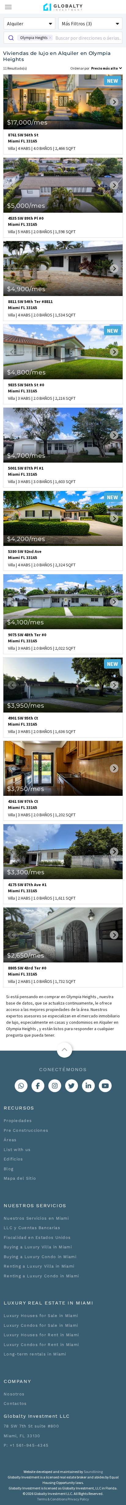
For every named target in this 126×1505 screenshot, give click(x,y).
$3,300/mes (26, 872)
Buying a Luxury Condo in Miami (40, 1256)
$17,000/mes (27, 122)
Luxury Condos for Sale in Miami (41, 1325)
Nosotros (14, 1394)
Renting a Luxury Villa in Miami (39, 1266)
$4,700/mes (26, 455)
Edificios (13, 1159)
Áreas (10, 1140)
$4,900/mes (26, 289)
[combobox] (63, 38)
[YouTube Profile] (105, 1085)
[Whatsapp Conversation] (21, 1085)
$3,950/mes (25, 705)
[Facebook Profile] (37, 1085)
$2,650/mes (25, 955)
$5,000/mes (26, 205)
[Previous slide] (12, 102)
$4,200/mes (26, 539)
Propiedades (18, 1120)
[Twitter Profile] (71, 1085)
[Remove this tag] (50, 38)
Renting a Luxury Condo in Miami (41, 1276)
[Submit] (10, 37)
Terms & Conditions (52, 1499)
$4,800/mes (26, 372)
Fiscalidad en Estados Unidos (37, 1237)
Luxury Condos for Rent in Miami (41, 1344)
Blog (8, 1169)
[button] (29, 23)
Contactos (15, 1403)
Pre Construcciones (26, 1130)
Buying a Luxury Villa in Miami (38, 1247)
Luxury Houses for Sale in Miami (41, 1315)
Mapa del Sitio (20, 1178)
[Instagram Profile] (54, 1085)
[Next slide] (114, 102)
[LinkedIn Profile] (88, 1085)
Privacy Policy (78, 1499)
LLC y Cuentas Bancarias (32, 1227)
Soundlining (93, 1471)
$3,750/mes (25, 788)
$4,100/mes (25, 622)
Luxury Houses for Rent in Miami (41, 1335)
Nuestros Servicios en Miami (36, 1218)
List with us (17, 1149)
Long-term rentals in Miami (35, 1354)
